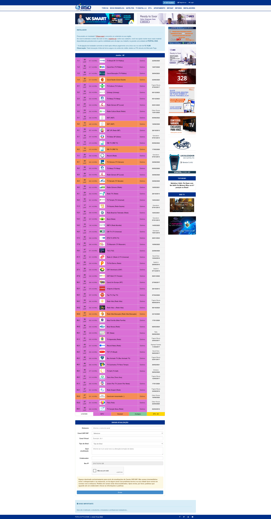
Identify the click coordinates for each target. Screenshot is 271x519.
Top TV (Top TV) (112, 295)
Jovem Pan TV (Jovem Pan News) (118, 384)
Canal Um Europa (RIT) (115, 282)
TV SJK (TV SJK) (112, 371)
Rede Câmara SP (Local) (115, 105)
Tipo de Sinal (84, 443)
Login (192, 2)
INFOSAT (170, 8)
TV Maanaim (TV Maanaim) (116, 244)
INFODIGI (178, 8)
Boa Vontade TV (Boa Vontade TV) (118, 358)
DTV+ (150, 8)
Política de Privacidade (82, 517)
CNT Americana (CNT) (114, 270)
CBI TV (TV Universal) (114, 232)
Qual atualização (84, 450)
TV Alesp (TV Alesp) (113, 99)
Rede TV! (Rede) (112, 194)
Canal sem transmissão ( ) (116, 396)
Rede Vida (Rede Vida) (114, 301)
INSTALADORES (189, 8)
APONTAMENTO (159, 8)
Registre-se (182, 2)
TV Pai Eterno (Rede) (114, 263)
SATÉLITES (130, 8)
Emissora (85, 428)
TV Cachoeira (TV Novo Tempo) (118, 365)
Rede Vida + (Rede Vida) (115, 308)
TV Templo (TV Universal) (115, 200)
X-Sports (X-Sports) (113, 289)
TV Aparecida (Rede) (114, 339)
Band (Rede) (111, 219)
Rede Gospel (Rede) (114, 390)
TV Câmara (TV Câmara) (115, 162)
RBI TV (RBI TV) (112, 143)
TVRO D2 (105, 8)
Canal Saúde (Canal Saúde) (116, 80)
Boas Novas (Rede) (113, 327)
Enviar (120, 492)
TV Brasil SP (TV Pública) (115, 61)
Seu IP (86, 463)
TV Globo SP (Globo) (114, 137)
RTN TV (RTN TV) (113, 238)
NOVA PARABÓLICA (117, 8)
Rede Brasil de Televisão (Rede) (118, 213)
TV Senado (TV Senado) (115, 181)
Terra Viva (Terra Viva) (114, 377)
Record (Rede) (112, 156)
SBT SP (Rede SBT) (113, 130)
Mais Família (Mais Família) (116, 320)
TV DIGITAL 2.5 (141, 8)
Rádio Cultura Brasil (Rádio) (116, 111)
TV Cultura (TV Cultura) (115, 86)
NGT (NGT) (111, 118)
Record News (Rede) (114, 346)
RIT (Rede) (110, 333)
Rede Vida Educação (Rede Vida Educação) (122, 314)
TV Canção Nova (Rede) (115, 409)
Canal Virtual (84, 438)
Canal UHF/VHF (83, 433)
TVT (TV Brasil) (112, 352)
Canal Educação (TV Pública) (117, 73)
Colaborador (84, 458)
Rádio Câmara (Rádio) (114, 187)
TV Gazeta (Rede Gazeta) (115, 206)
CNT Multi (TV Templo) (114, 276)
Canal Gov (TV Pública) (115, 67)
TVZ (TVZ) (110, 251)
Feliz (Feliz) (111, 403)
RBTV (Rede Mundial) (114, 225)
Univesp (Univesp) (113, 92)
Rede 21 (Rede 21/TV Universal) (118, 257)
